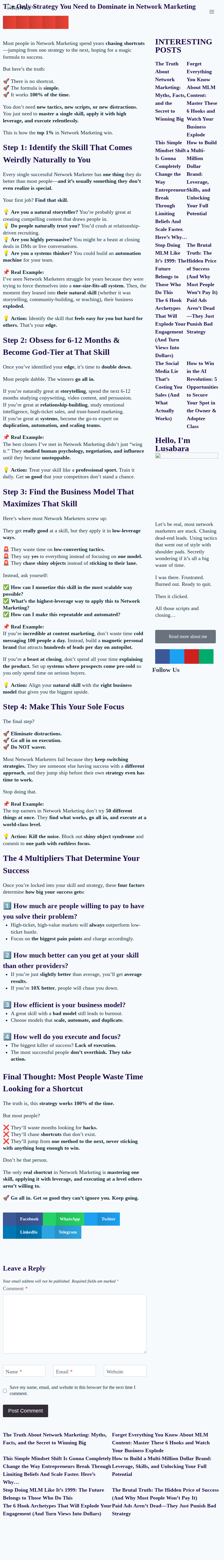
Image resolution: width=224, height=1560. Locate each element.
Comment (15, 1288)
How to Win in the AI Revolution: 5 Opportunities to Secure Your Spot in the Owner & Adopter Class (202, 394)
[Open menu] (211, 11)
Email (64, 1372)
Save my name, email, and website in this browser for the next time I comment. (72, 1390)
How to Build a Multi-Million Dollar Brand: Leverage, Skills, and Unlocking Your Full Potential (161, 1466)
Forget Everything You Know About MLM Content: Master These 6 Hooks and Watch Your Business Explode (161, 1442)
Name (14, 1372)
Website (114, 1372)
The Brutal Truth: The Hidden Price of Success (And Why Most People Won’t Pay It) (202, 268)
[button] (23, 1219)
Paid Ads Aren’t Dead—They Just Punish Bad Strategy (201, 316)
